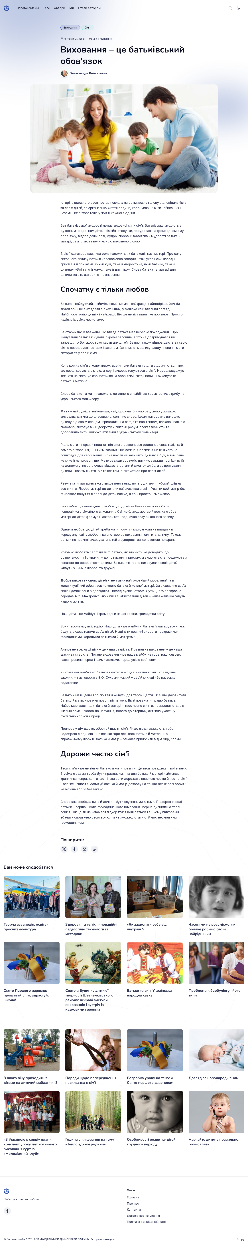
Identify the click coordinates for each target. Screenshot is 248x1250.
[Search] (230, 8)
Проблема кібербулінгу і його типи (215, 993)
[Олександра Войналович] (64, 73)
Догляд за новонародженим (214, 1077)
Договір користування (143, 1215)
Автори (59, 8)
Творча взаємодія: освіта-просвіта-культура (26, 927)
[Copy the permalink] (94, 849)
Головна (133, 1197)
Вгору (240, 1239)
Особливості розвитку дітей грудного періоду (151, 1142)
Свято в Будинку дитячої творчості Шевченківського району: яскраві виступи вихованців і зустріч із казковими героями (89, 1000)
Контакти (134, 1209)
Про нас (133, 1203)
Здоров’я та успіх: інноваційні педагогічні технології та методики (91, 929)
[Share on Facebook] (74, 849)
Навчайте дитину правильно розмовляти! (213, 1142)
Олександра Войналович (88, 73)
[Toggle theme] (238, 8)
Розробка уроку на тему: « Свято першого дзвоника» (150, 1080)
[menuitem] (28, 8)
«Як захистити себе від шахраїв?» (146, 927)
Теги (46, 8)
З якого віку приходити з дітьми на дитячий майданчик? (30, 1080)
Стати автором (89, 8)
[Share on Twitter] (64, 849)
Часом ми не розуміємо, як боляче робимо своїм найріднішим (212, 929)
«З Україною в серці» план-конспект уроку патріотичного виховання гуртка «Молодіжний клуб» (30, 1146)
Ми (71, 8)
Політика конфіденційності (146, 1221)
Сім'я (88, 27)
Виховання (70, 27)
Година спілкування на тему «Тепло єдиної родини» (89, 1142)
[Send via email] (84, 849)
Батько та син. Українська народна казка (149, 993)
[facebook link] (7, 1211)
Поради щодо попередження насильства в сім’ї (91, 1080)
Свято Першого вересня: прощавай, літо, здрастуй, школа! (26, 995)
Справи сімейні (28, 8)
